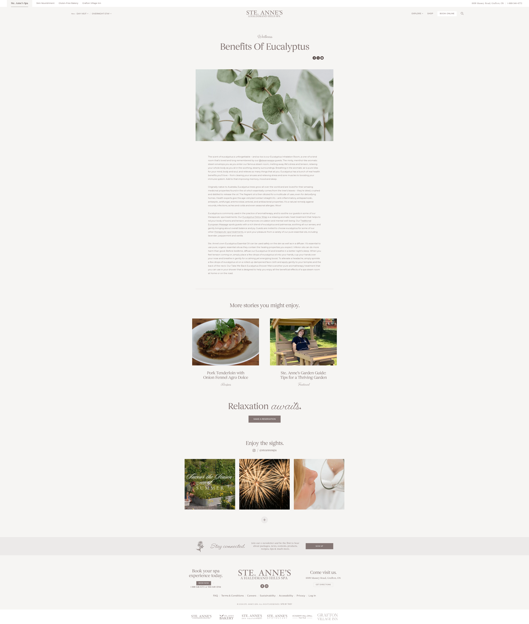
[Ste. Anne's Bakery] (226, 617)
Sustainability (268, 596)
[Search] (462, 13)
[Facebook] (314, 58)
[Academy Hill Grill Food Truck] (302, 617)
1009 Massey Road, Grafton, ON (488, 3)
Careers (251, 596)
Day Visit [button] (81, 14)
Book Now (204, 583)
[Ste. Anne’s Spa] (264, 13)
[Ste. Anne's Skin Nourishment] (251, 617)
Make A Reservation (264, 419)
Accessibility (286, 596)
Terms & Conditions (232, 596)
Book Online (447, 14)
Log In (312, 596)
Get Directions (323, 585)
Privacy (301, 596)
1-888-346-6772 (514, 3)
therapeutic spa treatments (228, 232)
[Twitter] (318, 58)
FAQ (215, 596)
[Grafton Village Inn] (327, 617)
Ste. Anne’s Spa (19, 3)
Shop (430, 14)
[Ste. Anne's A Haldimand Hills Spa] (201, 617)
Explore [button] (416, 14)
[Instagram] (266, 586)
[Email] (322, 58)
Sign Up (319, 546)
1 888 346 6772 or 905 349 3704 (206, 587)
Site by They (286, 604)
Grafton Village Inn (91, 3)
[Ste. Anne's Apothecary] (277, 617)
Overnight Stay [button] (101, 14)
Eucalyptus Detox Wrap (254, 217)
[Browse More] (264, 519)
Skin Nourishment (45, 3)
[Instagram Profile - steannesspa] (254, 450)
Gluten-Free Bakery (68, 3)
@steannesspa (266, 160)
